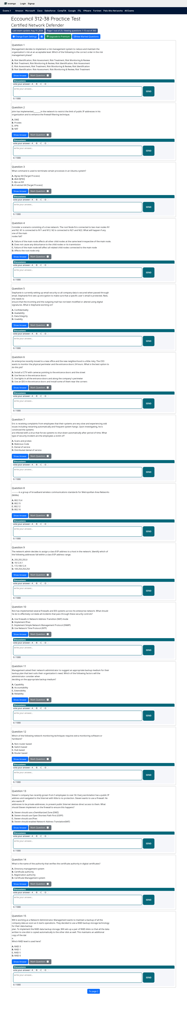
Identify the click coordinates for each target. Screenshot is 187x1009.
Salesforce (50, 10)
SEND (148, 91)
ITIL (79, 10)
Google (72, 10)
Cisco (39, 10)
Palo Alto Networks (113, 10)
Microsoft (30, 10)
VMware (87, 10)
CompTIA (61, 10)
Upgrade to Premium (59, 36)
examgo (12, 3)
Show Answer (20, 75)
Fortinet (97, 10)
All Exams (129, 10)
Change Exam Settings (26, 36)
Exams (6, 10)
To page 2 (93, 991)
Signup (31, 3)
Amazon (19, 10)
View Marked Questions (87, 36)
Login (23, 3)
